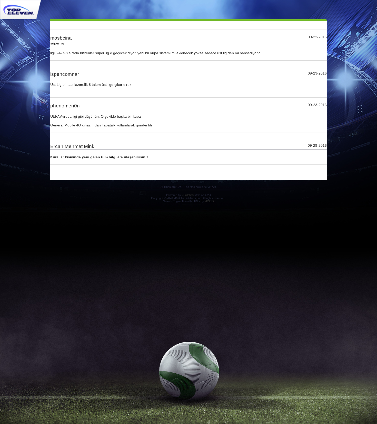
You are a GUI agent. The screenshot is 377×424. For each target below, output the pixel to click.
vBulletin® (188, 195)
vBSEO (209, 201)
